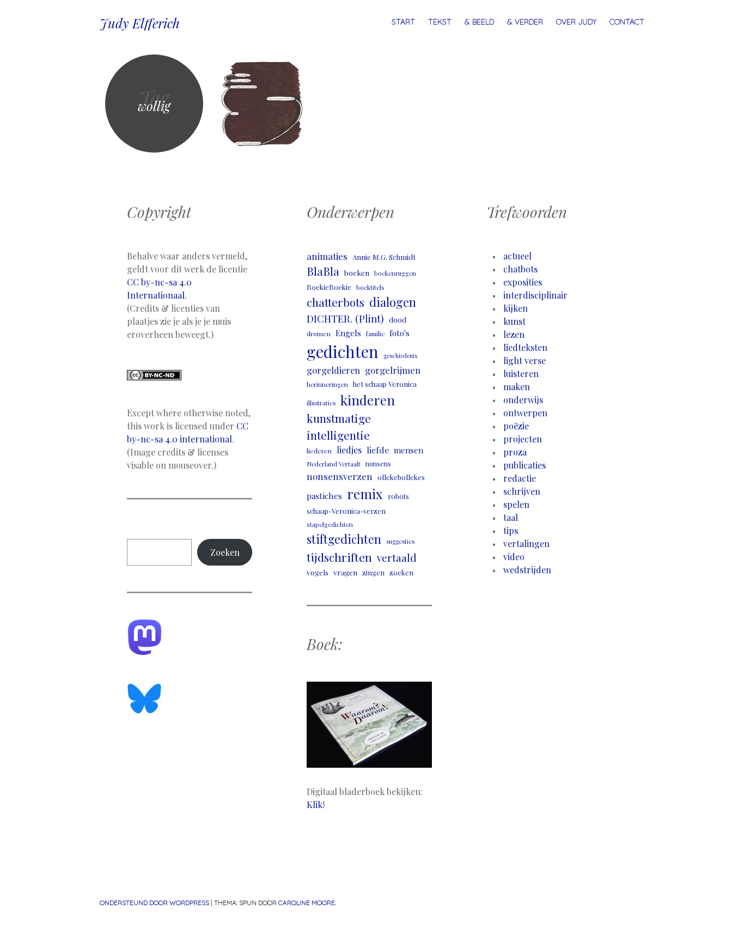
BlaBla (323, 271)
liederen (319, 450)
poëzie (516, 426)
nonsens (378, 463)
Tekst (440, 22)
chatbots (520, 269)
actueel (517, 256)
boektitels (370, 287)
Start (403, 22)
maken (516, 386)
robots (398, 496)
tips (510, 530)
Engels (348, 332)
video (514, 556)
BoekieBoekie (329, 287)
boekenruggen (395, 273)
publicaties (524, 465)
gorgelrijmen (392, 370)
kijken (515, 308)
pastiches (324, 495)
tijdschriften (339, 556)
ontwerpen (525, 412)
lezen (514, 334)
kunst (514, 321)
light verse (524, 360)
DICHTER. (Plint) (345, 318)
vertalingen (526, 543)
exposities (522, 282)
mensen (408, 450)
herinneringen (327, 384)
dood (397, 319)
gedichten (343, 351)
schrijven (521, 491)
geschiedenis (400, 355)
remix (365, 493)
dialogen (392, 302)
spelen (516, 504)
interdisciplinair (535, 295)
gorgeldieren (333, 370)
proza (515, 452)
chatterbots (335, 302)
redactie (519, 478)
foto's (399, 332)
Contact (626, 22)
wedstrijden (527, 569)
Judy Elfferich (140, 23)
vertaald (397, 557)
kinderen (367, 400)
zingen (373, 572)
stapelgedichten (330, 524)
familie (375, 334)
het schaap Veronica (385, 383)
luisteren (521, 373)
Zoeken (225, 552)
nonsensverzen (340, 476)
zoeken (401, 572)
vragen (345, 572)
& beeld (479, 22)
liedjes (349, 450)
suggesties (400, 541)
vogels (317, 572)
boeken (356, 272)
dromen (319, 333)
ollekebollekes (401, 477)
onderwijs (523, 399)
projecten (522, 439)
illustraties (321, 403)
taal (510, 517)
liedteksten (525, 347)
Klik (314, 804)
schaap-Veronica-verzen (346, 510)
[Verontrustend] (263, 103)
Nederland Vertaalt (334, 464)
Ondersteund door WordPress (154, 902)
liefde (378, 450)
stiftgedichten (344, 539)
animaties (327, 256)
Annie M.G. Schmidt (384, 257)
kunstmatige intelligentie (339, 426)
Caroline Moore (306, 902)
